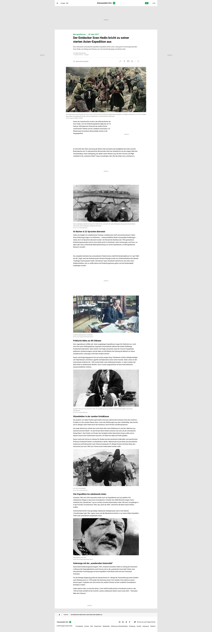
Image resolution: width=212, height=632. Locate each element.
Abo (147, 3)
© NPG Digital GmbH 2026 (64, 626)
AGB (91, 626)
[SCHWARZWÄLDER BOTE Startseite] (106, 3)
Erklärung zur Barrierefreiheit (119, 626)
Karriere (86, 626)
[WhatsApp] (123, 622)
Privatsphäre (79, 626)
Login (153, 3)
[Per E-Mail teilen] (128, 61)
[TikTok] (126, 622)
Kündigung (132, 626)
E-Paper (63, 3)
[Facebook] (129, 622)
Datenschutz (97, 626)
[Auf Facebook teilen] (124, 61)
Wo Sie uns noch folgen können (146, 622)
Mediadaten (106, 626)
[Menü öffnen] (57, 3)
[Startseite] (59, 614)
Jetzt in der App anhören (82, 61)
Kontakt (139, 626)
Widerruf (152, 626)
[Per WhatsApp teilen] (132, 61)
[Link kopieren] (120, 61)
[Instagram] (119, 622)
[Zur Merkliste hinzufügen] (138, 61)
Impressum (146, 626)
